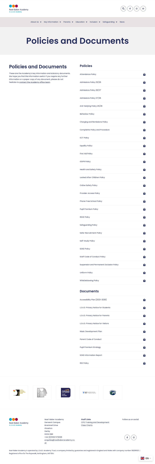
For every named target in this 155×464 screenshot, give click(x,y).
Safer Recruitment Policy (91, 233)
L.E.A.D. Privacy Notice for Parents (94, 315)
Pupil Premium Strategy (90, 347)
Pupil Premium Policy (89, 209)
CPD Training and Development (95, 422)
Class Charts (86, 425)
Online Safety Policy (88, 185)
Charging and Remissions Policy (94, 122)
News (122, 22)
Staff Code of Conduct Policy (92, 256)
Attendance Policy (88, 74)
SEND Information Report (91, 355)
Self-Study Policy (87, 241)
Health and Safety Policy (90, 169)
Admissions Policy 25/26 (90, 82)
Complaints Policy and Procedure (94, 129)
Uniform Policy (86, 272)
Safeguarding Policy (88, 225)
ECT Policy (84, 137)
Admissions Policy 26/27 (90, 90)
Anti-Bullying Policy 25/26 (91, 106)
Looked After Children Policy (92, 177)
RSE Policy (84, 363)
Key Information (51, 22)
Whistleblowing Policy (89, 280)
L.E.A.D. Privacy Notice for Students (95, 307)
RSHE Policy (85, 217)
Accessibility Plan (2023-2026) (93, 299)
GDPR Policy (85, 161)
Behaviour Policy (87, 114)
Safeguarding (108, 22)
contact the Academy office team (34, 82)
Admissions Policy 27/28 (90, 98)
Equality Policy (86, 145)
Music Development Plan (91, 331)
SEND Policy (85, 248)
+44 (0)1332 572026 (53, 437)
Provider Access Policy (90, 193)
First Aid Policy (86, 153)
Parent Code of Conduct (91, 339)
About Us (35, 22)
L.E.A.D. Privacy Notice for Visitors (94, 323)
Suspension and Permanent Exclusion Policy (99, 264)
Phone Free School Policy (91, 201)
